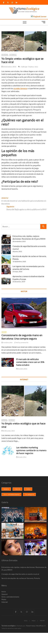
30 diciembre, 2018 (9, 67)
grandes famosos (20, 88)
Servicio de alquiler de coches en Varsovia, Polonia (20, 578)
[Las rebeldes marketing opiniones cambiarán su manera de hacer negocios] (7, 450)
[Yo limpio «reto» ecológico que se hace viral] (24, 401)
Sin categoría (29, 494)
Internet (13, 54)
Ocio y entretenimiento (11, 494)
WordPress (39, 626)
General (4, 54)
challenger (24, 67)
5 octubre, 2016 (7, 342)
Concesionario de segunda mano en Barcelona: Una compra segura (21, 337)
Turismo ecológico (8, 626)
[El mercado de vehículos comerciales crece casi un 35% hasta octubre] (7, 362)
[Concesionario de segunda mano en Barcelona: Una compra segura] (24, 313)
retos (36, 67)
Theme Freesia (30, 626)
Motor (3, 332)
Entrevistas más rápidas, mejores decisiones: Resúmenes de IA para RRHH (23, 568)
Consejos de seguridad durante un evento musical (20, 574)
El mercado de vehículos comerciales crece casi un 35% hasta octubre (30, 362)
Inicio (3, 591)
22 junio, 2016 (21, 457)
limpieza (31, 67)
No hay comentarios (22, 342)
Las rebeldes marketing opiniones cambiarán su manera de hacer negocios (31, 450)
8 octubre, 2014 (22, 369)
